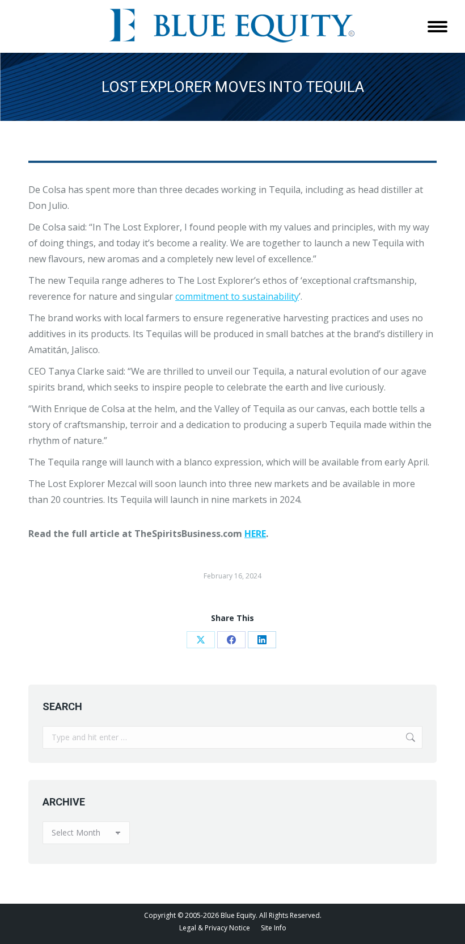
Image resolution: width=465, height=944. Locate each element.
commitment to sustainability (237, 296)
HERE (255, 533)
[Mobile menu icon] (437, 27)
